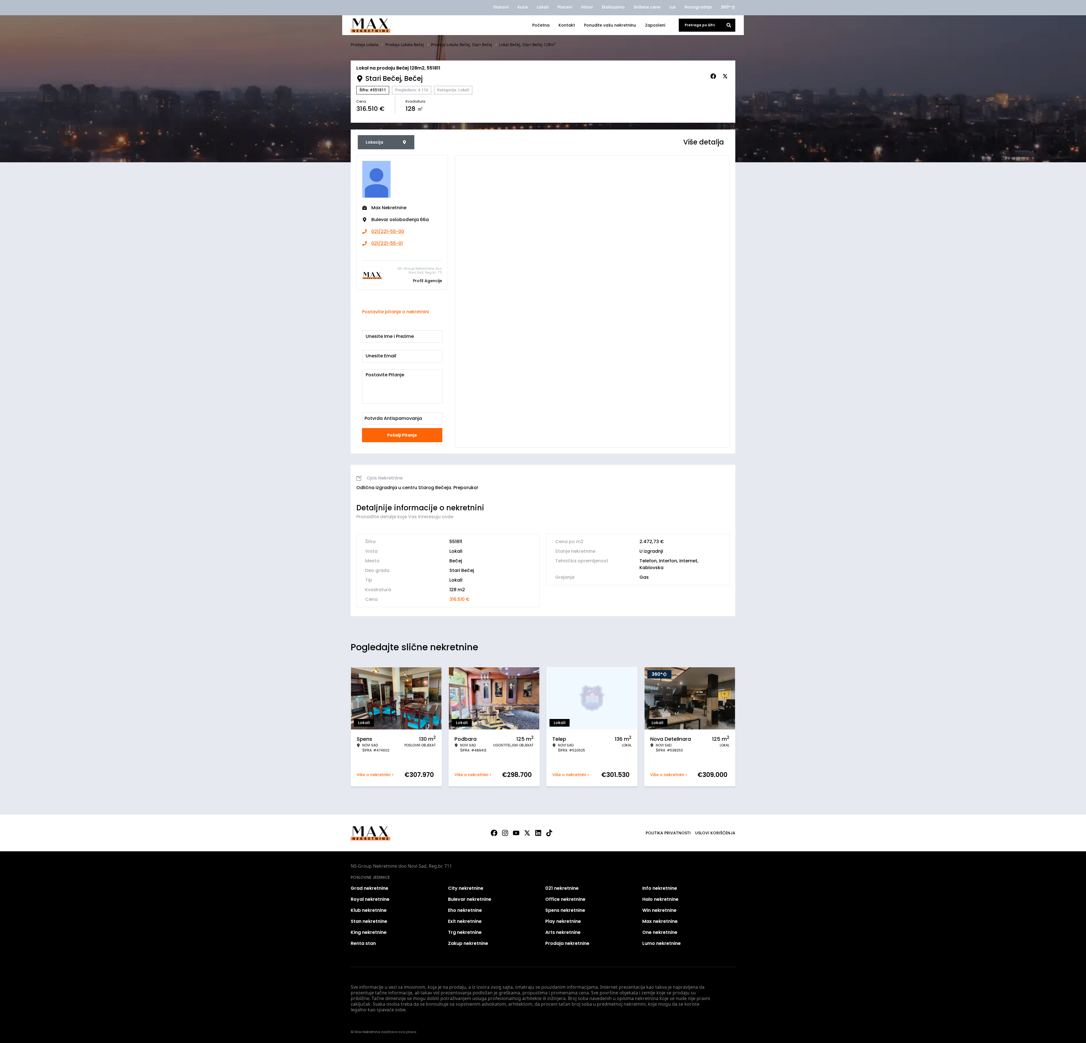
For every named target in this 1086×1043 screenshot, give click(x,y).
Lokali (542, 7)
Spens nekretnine (565, 910)
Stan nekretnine (369, 921)
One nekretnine (659, 932)
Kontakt (567, 25)
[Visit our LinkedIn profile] (538, 833)
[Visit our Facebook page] (494, 833)
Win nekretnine (659, 910)
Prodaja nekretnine (567, 943)
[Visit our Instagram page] (505, 833)
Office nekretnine (565, 899)
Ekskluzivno (613, 7)
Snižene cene (647, 7)
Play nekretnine (563, 921)
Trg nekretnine (465, 932)
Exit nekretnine (465, 921)
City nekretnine (465, 888)
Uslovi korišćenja (715, 833)
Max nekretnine (660, 921)
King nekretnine (369, 932)
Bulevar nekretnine (469, 899)
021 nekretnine (562, 888)
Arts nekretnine (563, 932)
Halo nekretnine (660, 899)
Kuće (523, 7)
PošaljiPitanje (402, 435)
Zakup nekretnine (468, 943)
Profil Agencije (427, 281)
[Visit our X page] (527, 833)
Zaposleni (655, 25)
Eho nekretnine (465, 910)
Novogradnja (698, 7)
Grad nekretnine (369, 888)
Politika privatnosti (668, 833)
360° (726, 7)
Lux (672, 7)
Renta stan (363, 943)
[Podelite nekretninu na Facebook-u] (714, 76)
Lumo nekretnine (661, 943)
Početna (541, 25)
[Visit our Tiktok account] (549, 833)
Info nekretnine (659, 888)
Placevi (564, 7)
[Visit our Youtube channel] (516, 833)
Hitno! (587, 7)
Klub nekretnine (369, 910)
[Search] (728, 25)
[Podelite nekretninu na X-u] (726, 76)
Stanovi (500, 7)
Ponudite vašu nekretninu (610, 25)
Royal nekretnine (370, 899)
